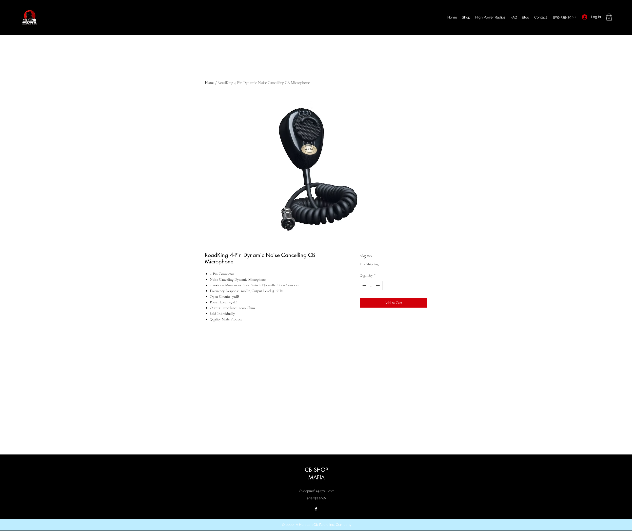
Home (209, 82)
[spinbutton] (371, 285)
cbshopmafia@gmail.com (316, 491)
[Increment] (378, 285)
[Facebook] (316, 508)
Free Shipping (369, 264)
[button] (609, 17)
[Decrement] (363, 285)
